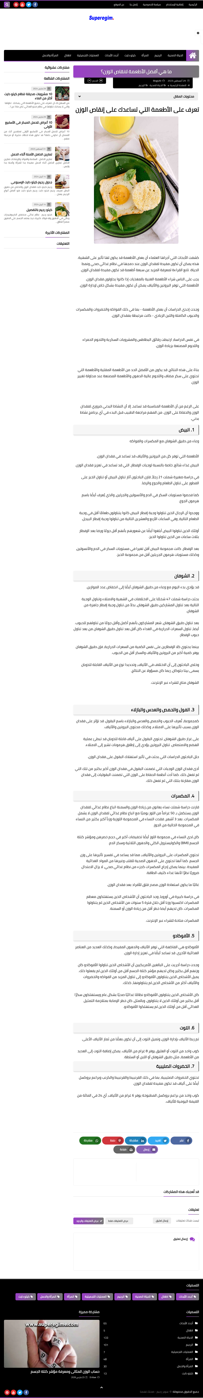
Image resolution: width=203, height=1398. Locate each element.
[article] (107, 1172)
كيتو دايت (130, 55)
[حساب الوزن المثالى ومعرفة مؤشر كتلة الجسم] (52, 1344)
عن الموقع (119, 4)
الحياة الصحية (175, 55)
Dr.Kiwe (93, 1377)
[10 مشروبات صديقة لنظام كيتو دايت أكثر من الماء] (62, 93)
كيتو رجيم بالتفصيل (39, 210)
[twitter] (29, 4)
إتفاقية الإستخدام (174, 4)
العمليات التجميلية (88, 55)
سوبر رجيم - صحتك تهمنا (154, 1392)
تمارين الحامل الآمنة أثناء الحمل (31, 154)
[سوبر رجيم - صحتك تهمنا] (101, 18)
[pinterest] (16, 4)
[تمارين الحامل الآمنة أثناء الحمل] (62, 154)
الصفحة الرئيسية (178, 85)
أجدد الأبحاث (112, 55)
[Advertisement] (101, 36)
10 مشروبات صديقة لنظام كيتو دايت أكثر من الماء (28, 96)
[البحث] (7, 5)
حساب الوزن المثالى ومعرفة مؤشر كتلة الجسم (65, 1371)
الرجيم (158, 55)
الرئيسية (193, 4)
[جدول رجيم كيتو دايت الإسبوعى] (62, 181)
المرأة (145, 55)
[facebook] (35, 4)
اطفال (67, 55)
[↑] (101, 1387)
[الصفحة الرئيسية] (192, 55)
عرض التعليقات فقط (118, 1221)
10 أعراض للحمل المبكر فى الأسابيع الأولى (28, 124)
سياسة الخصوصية (152, 4)
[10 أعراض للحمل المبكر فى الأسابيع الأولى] (62, 122)
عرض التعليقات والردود (87, 1221)
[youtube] (22, 4)
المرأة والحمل (50, 55)
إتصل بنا (134, 4)
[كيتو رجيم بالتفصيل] (62, 209)
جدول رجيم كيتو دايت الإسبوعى (31, 182)
